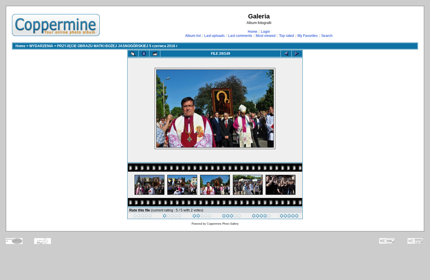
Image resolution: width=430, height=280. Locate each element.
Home (252, 32)
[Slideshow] (154, 53)
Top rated (286, 36)
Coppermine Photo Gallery (223, 223)
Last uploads (214, 36)
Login (265, 32)
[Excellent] (261, 217)
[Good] (231, 217)
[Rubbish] (142, 217)
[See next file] (297, 53)
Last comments (240, 36)
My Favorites (307, 36)
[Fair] (201, 217)
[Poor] (172, 217)
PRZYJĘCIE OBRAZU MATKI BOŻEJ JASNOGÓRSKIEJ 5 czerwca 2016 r (117, 46)
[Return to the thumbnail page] (133, 53)
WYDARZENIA (41, 46)
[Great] (289, 217)
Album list (193, 36)
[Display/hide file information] (144, 53)
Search (327, 36)
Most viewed (266, 36)
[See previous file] (286, 53)
